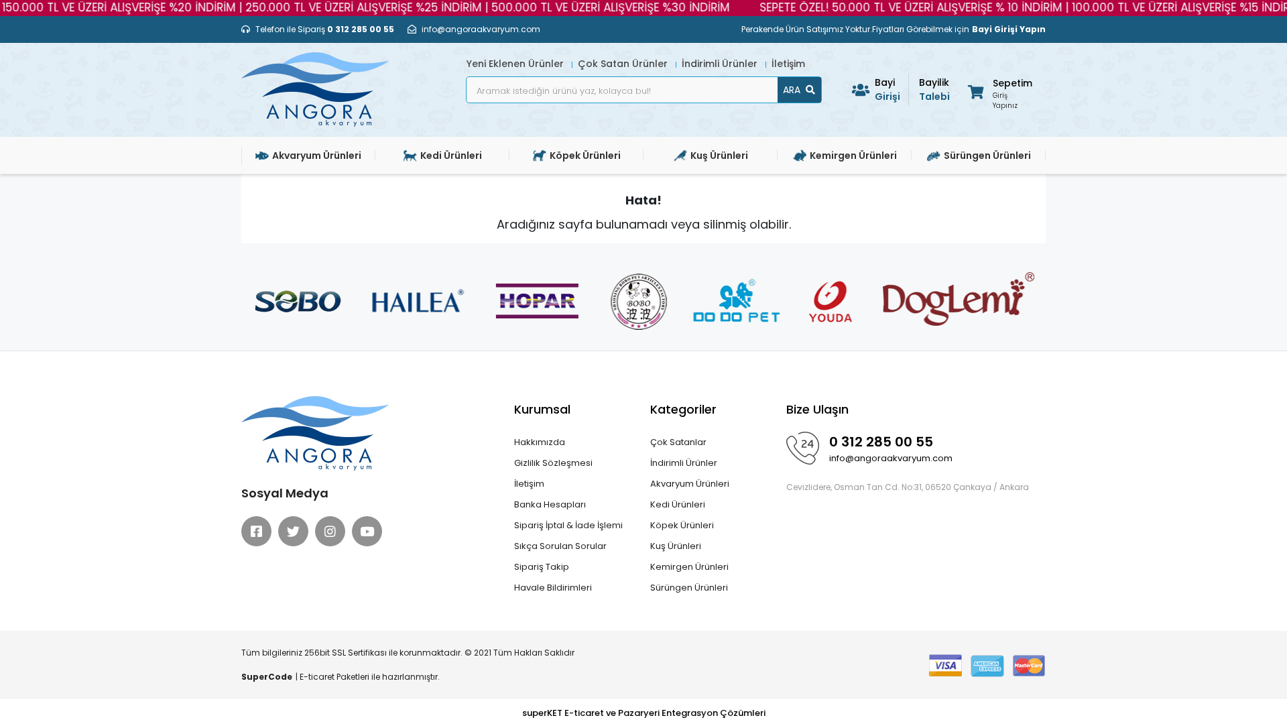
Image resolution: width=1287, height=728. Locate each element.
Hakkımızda (539, 442)
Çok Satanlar (678, 442)
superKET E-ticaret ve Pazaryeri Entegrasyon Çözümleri (643, 713)
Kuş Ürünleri (675, 546)
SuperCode (266, 676)
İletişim (788, 63)
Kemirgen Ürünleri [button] (853, 155)
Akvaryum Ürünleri (689, 483)
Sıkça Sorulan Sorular (560, 546)
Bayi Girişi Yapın (1009, 29)
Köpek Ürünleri (682, 525)
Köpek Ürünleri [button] (585, 155)
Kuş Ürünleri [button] (719, 155)
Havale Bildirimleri (553, 587)
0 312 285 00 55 (881, 441)
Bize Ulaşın (817, 409)
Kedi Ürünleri (677, 504)
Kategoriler (683, 409)
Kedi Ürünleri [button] (451, 155)
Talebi (934, 89)
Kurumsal (542, 409)
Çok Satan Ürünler (624, 63)
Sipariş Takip (541, 566)
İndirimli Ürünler (721, 63)
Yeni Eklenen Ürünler (516, 63)
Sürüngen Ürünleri (689, 587)
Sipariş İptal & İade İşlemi (568, 525)
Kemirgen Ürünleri (689, 566)
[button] (999, 91)
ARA (791, 90)
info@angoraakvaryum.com (891, 458)
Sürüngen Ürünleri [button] (987, 155)
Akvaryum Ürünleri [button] (316, 155)
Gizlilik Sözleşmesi (553, 463)
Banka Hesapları (550, 504)
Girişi (887, 89)
